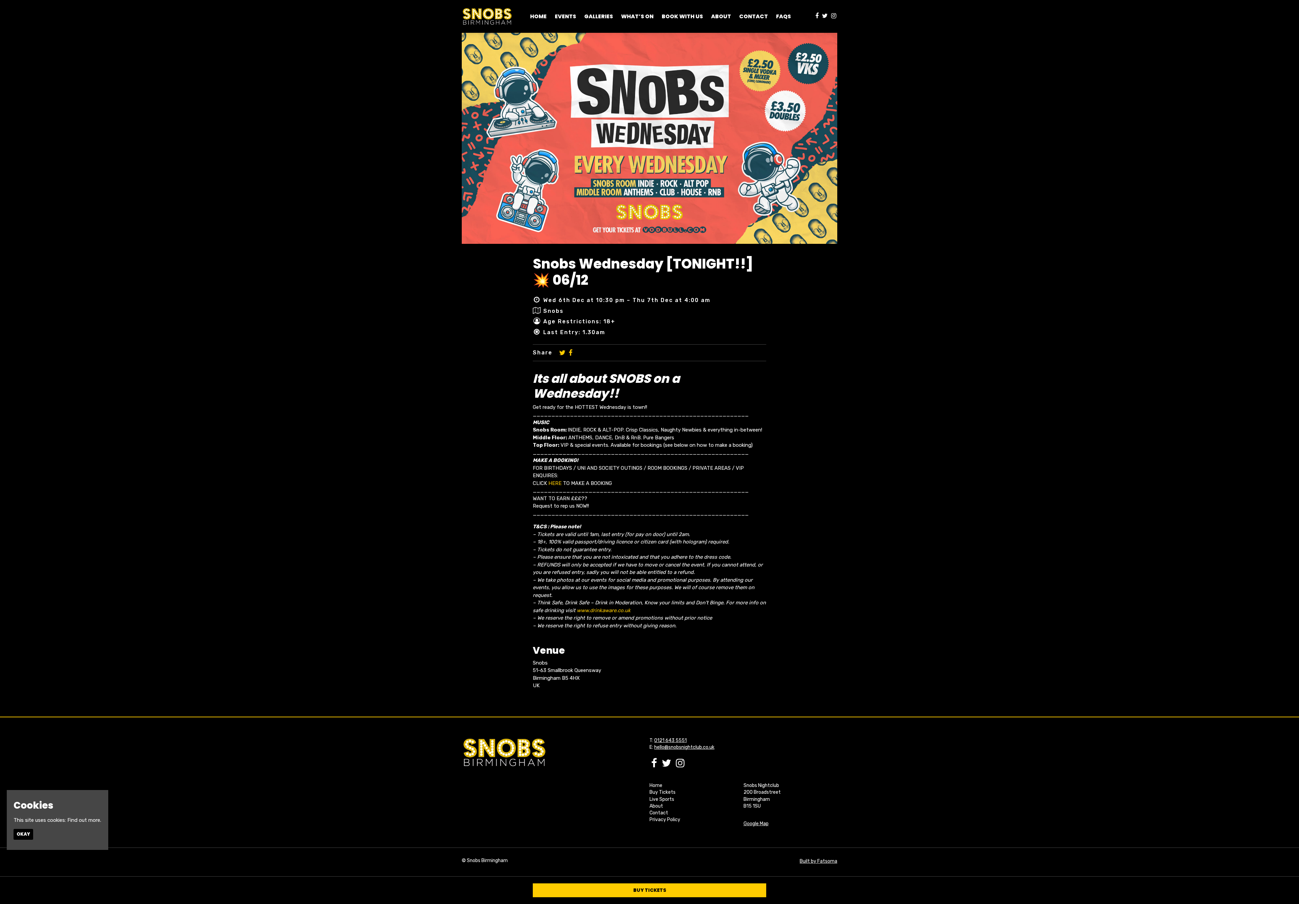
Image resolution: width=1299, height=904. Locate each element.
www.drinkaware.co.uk (604, 610)
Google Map (756, 824)
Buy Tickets (663, 792)
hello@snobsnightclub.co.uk (684, 747)
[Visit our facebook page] (817, 16)
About (656, 806)
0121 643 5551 (670, 740)
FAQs (783, 16)
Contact (753, 16)
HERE (555, 483)
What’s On (637, 16)
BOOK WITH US (682, 16)
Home (538, 16)
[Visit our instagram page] (833, 16)
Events (565, 16)
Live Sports (662, 799)
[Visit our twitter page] (825, 16)
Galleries (598, 16)
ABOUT (721, 16)
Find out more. (84, 820)
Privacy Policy (665, 819)
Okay (23, 834)
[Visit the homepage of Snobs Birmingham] (487, 16)
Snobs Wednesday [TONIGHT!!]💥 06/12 (643, 271)
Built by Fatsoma (818, 861)
